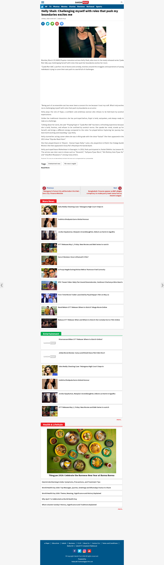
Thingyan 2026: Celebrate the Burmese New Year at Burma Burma (81, 475)
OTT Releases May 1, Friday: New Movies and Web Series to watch (83, 244)
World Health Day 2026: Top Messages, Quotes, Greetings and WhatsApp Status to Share (76, 487)
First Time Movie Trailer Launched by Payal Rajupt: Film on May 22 (83, 295)
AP (46, 6)
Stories (72, 6)
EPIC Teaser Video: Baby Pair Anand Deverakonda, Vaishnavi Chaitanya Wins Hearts (90, 282)
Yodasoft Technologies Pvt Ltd (82, 562)
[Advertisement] (82, 87)
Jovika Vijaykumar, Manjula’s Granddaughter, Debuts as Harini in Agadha (86, 232)
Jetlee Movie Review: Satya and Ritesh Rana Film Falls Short (82, 353)
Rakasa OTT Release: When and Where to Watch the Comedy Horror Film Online (89, 320)
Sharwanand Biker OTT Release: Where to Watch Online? (81, 339)
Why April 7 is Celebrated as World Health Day (59, 499)
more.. (118, 419)
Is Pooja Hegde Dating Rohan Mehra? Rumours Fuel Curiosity (81, 269)
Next (162, 285)
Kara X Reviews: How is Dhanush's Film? (73, 257)
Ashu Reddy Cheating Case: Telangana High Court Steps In (80, 207)
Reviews (81, 6)
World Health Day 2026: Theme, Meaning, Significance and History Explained (71, 493)
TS (50, 6)
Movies (64, 6)
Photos (56, 6)
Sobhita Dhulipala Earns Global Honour (73, 219)
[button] (42, 2)
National (90, 6)
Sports (99, 6)
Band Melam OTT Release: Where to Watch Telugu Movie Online (82, 307)
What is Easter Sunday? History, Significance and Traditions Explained (69, 504)
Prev (1, 285)
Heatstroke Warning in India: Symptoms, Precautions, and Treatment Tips (71, 482)
